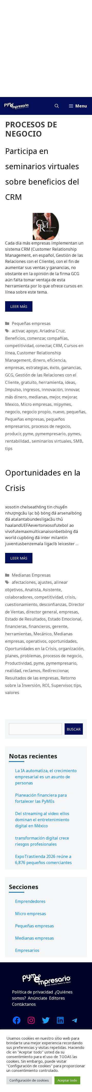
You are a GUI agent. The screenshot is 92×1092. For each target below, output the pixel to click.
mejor (54, 397)
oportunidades (63, 641)
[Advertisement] (46, 48)
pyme (28, 433)
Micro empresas (36, 404)
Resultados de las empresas (32, 678)
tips (9, 448)
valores (12, 692)
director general (41, 612)
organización (71, 648)
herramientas (18, 634)
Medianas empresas (34, 938)
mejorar (69, 397)
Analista (33, 589)
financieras (16, 626)
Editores (57, 998)
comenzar (36, 338)
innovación (52, 389)
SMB (77, 441)
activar (18, 331)
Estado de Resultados (25, 619)
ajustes (45, 582)
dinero (39, 360)
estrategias (37, 367)
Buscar (73, 729)
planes (11, 656)
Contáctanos (24, 1004)
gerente (59, 626)
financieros (39, 626)
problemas (30, 656)
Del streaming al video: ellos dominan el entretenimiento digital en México (42, 820)
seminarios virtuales (51, 441)
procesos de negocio (50, 426)
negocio (12, 412)
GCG (9, 375)
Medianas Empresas (31, 575)
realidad (13, 670)
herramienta (51, 382)
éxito (54, 367)
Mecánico (42, 634)
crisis (70, 597)
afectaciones (24, 582)
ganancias (71, 367)
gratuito (29, 382)
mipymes (62, 404)
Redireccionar (55, 670)
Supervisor (61, 685)
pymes (74, 433)
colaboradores (18, 597)
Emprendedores (30, 901)
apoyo (32, 331)
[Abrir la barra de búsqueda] (57, 106)
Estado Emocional (64, 619)
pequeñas (75, 412)
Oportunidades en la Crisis (30, 648)
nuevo (58, 412)
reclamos (31, 670)
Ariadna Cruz (52, 331)
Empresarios (27, 950)
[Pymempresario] (16, 106)
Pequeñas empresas (31, 323)
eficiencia (56, 360)
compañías (57, 338)
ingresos (31, 389)
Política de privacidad (32, 992)
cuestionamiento (21, 604)
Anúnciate (37, 998)
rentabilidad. (17, 441)
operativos (36, 641)
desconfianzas (52, 604)
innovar (72, 389)
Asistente (52, 589)
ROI (45, 685)
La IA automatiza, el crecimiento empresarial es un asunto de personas (46, 777)
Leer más (18, 306)
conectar (43, 345)
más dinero (16, 397)
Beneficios (15, 338)
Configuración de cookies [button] (29, 1080)
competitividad (19, 345)
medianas (38, 397)
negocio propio (36, 412)
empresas (14, 367)
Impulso (13, 389)
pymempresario (50, 433)
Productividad (18, 663)
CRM (57, 345)
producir (13, 433)
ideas (70, 382)
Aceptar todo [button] (67, 1080)
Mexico (12, 404)
